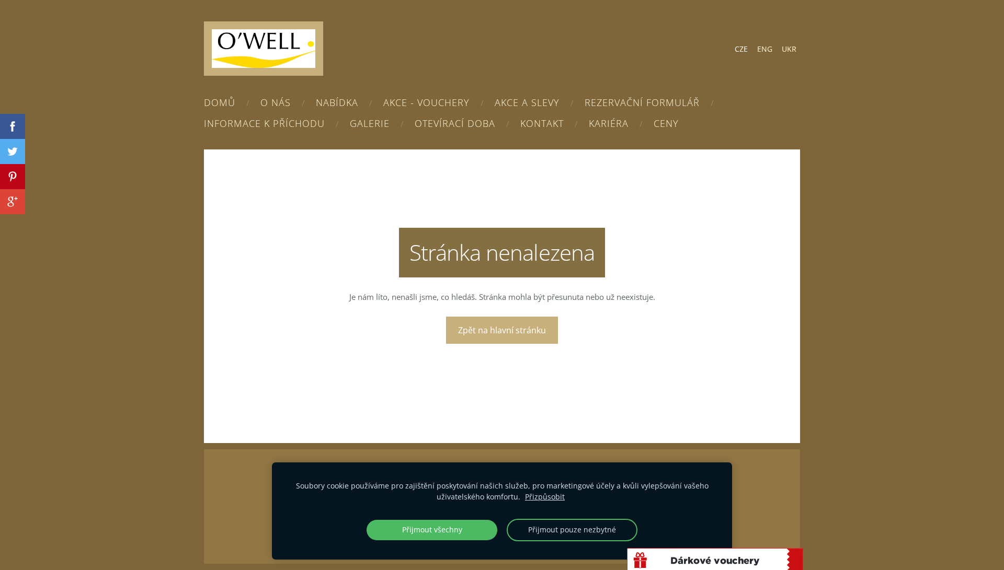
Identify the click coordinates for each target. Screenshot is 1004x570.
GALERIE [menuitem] (370, 123)
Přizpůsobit (545, 497)
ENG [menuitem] (764, 49)
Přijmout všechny (432, 529)
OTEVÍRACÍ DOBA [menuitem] (455, 123)
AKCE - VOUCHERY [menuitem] (426, 102)
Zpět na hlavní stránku (502, 330)
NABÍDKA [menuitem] (337, 102)
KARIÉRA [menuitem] (609, 123)
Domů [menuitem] (219, 102)
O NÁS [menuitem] (275, 102)
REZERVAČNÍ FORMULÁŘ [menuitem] (642, 102)
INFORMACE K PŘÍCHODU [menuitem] (264, 123)
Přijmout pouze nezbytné (572, 529)
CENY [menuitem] (666, 123)
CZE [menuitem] (741, 49)
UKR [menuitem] (789, 49)
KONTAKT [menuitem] (542, 123)
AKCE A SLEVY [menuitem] (527, 102)
